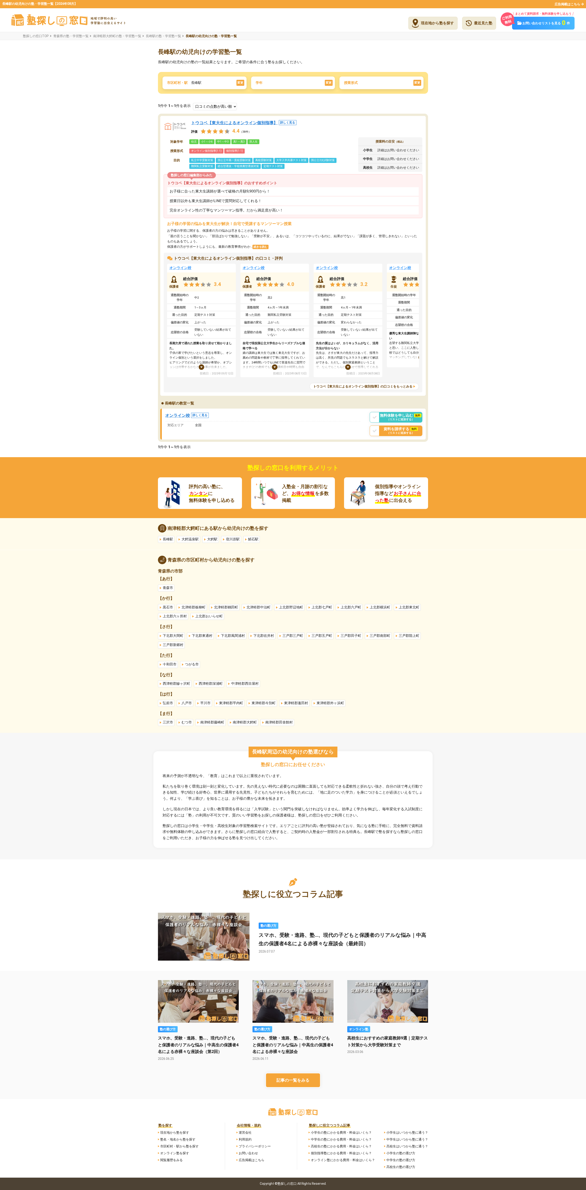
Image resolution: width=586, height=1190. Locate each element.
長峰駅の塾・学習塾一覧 (163, 36)
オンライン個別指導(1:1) (206, 150)
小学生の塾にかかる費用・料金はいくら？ (341, 1132)
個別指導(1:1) (234, 150)
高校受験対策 (263, 160)
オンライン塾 (358, 1029)
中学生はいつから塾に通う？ (407, 1139)
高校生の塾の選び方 (400, 1167)
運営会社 (245, 1132)
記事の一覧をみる (293, 1080)
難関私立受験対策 (202, 166)
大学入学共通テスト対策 (291, 160)
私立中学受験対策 (202, 160)
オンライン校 (180, 268)
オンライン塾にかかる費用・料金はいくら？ (343, 1160)
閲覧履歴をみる (171, 1160)
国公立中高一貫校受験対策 (234, 160)
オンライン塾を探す (174, 1153)
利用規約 (245, 1139)
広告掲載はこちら (567, 4)
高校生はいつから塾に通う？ (407, 1146)
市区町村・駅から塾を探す (179, 1146)
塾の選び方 (268, 925)
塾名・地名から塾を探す (177, 1139)
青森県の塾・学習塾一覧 (71, 36)
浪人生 (253, 141)
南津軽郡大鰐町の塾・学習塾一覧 (117, 36)
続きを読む (260, 246)
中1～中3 (223, 141)
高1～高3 (239, 141)
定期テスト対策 (273, 166)
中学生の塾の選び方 (400, 1160)
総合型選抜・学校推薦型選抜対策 (238, 166)
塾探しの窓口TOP (36, 36)
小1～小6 (207, 141)
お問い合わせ (248, 1153)
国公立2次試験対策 (323, 160)
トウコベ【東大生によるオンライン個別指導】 (243, 122)
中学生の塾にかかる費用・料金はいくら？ (341, 1139)
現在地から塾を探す (174, 1132)
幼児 (194, 141)
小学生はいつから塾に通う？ (407, 1132)
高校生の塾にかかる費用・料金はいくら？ (341, 1146)
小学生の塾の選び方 (400, 1153)
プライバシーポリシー (255, 1146)
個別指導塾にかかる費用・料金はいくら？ (341, 1153)
